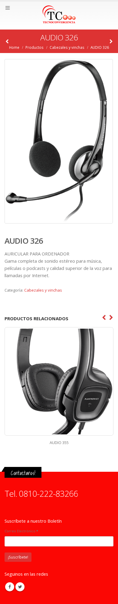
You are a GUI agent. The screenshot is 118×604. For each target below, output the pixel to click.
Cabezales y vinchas (43, 290)
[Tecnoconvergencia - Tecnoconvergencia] (59, 15)
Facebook (9, 586)
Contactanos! (23, 472)
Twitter (20, 586)
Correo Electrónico (21, 531)
